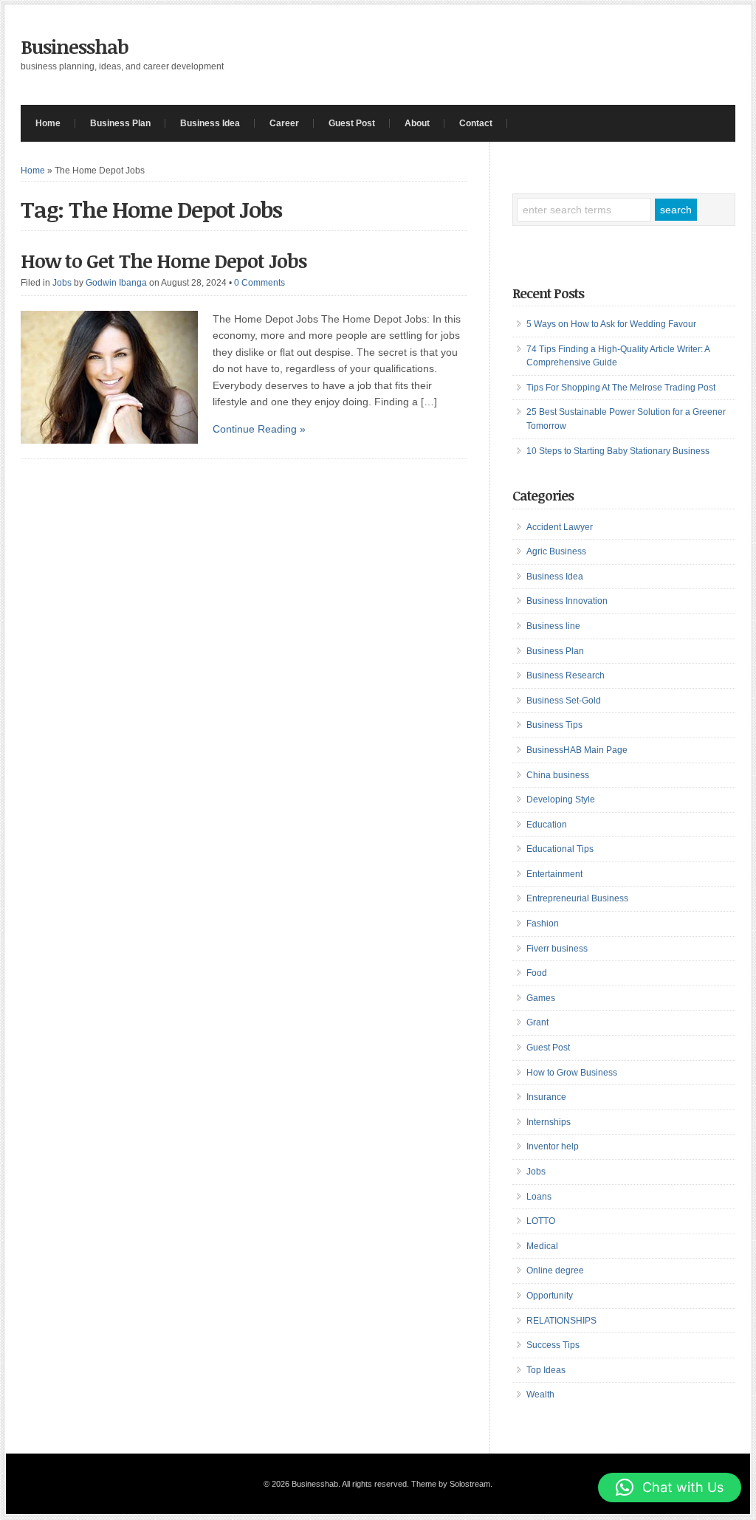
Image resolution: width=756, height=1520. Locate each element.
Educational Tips (560, 849)
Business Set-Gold (563, 700)
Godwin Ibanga (116, 283)
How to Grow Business (571, 1072)
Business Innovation (567, 601)
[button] (669, 1487)
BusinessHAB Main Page (577, 750)
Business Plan (120, 123)
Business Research (565, 675)
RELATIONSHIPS (561, 1321)
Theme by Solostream (450, 1483)
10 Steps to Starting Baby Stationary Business (617, 451)
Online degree (555, 1270)
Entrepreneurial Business (577, 898)
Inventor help (552, 1146)
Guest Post (352, 123)
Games (540, 998)
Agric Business (556, 551)
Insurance (546, 1097)
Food (536, 973)
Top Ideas (546, 1370)
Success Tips (553, 1345)
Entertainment (554, 874)
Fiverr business (557, 948)
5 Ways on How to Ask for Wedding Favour (611, 324)
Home (48, 123)
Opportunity (549, 1295)
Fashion (542, 923)
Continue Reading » (259, 429)
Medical (542, 1246)
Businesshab (74, 46)
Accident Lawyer (559, 527)
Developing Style (560, 799)
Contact (475, 123)
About (417, 123)
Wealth (540, 1394)
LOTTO (540, 1221)
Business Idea (210, 123)
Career (284, 123)
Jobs (62, 283)
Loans (538, 1196)
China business (557, 775)
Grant (537, 1022)
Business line (553, 626)
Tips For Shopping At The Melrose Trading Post (620, 387)
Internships (548, 1122)
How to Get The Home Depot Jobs (163, 260)
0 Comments (259, 283)
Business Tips (554, 725)
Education (546, 824)
